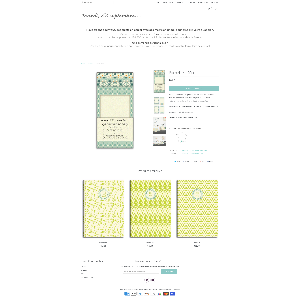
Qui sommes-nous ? (87, 278)
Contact (83, 266)
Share (187, 161)
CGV (82, 274)
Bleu (183, 150)
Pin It (195, 161)
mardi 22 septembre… (132, 289)
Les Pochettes (194, 153)
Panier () (204, 2)
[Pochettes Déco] (115, 110)
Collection (168, 2)
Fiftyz (187, 150)
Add (203, 161)
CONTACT (179, 2)
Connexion (190, 2)
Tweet (178, 161)
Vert (205, 150)
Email (211, 161)
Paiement (214, 2)
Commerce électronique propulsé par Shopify (166, 289)
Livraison (84, 270)
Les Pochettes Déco (196, 150)
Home (158, 2)
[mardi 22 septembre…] (150, 28)
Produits (90, 64)
